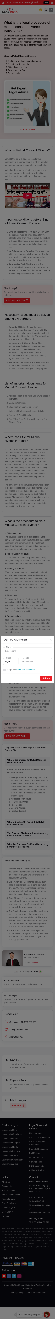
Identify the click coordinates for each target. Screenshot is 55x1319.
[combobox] (11, 661)
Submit (46, 678)
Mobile (26, 658)
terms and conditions (25, 670)
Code (8, 658)
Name (9, 647)
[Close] (51, 640)
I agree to (21, 670)
